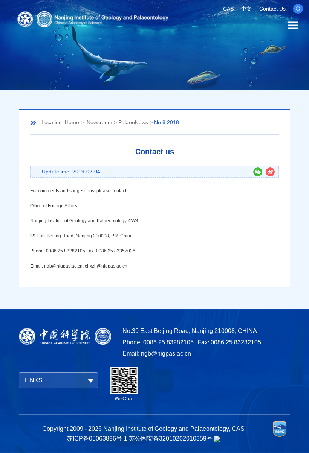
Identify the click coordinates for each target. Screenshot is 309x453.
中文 (246, 9)
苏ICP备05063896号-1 (97, 438)
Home (72, 122)
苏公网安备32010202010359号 (171, 438)
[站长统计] (217, 439)
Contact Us (272, 9)
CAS (228, 9)
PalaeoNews (133, 122)
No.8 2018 (166, 122)
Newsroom (99, 122)
